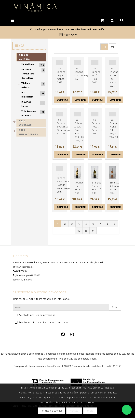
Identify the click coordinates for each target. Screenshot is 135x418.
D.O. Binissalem (32, 94)
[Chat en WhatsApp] (127, 410)
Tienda (19, 45)
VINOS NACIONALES (25, 122)
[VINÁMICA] (35, 7)
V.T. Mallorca (32, 64)
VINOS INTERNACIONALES (28, 132)
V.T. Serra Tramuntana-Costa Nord (32, 73)
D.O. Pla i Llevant (32, 104)
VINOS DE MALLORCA (24, 57)
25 (86, 230)
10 (79, 230)
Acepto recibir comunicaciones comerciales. (44, 322)
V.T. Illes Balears (32, 85)
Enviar (115, 307)
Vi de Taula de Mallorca (32, 113)
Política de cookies (51, 410)
